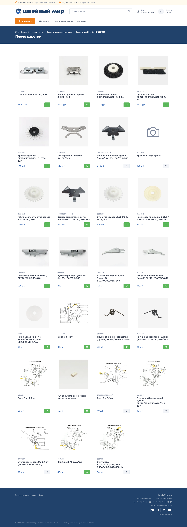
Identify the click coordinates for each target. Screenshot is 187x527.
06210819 (140, 395)
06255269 (21, 214)
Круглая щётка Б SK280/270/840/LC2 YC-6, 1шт (32, 158)
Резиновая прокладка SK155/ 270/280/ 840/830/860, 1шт (153, 218)
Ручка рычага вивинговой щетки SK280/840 (71, 397)
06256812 (140, 214)
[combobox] (100, 11)
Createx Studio (88, 523)
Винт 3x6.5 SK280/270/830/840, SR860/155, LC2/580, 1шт (111, 464)
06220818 (100, 334)
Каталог (26, 21)
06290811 (100, 459)
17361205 (21, 334)
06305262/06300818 (65, 214)
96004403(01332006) (105, 395)
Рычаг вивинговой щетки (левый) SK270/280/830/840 (152, 276)
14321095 (21, 91)
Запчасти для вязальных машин (59, 32)
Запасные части (37, 32)
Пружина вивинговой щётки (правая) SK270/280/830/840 (113, 338)
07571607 (21, 459)
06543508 (140, 153)
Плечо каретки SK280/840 (32, 94)
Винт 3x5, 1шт (65, 337)
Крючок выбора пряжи (149, 155)
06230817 (140, 334)
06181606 (60, 91)
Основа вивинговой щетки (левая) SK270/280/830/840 (112, 156)
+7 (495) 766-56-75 (69, 3)
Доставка (82, 21)
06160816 (100, 273)
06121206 (21, 153)
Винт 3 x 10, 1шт (26, 398)
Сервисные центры (63, 21)
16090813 (21, 273)
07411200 (60, 459)
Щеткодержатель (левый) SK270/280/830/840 (71, 276)
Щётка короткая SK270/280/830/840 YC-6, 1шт (151, 97)
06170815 (140, 273)
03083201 (21, 395)
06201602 (61, 153)
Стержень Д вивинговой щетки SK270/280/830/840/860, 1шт (151, 402)
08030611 (61, 334)
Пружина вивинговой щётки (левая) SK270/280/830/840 (152, 338)
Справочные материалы (25, 495)
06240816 (100, 91)
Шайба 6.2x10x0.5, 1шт (69, 462)
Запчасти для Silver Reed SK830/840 (90, 32)
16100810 (60, 273)
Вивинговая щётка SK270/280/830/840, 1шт (111, 95)
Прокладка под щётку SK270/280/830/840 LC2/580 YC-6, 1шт (29, 339)
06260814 (140, 91)
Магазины (44, 21)
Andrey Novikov (69, 523)
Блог (41, 495)
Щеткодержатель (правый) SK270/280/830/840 (32, 276)
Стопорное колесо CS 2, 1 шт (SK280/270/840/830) (33, 463)
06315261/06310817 (104, 153)
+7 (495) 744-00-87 (26, 3)
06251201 (100, 214)
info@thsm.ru (166, 495)
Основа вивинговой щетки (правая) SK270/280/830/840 (73, 218)
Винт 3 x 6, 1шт (105, 398)
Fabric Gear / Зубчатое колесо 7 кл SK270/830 (34, 218)
